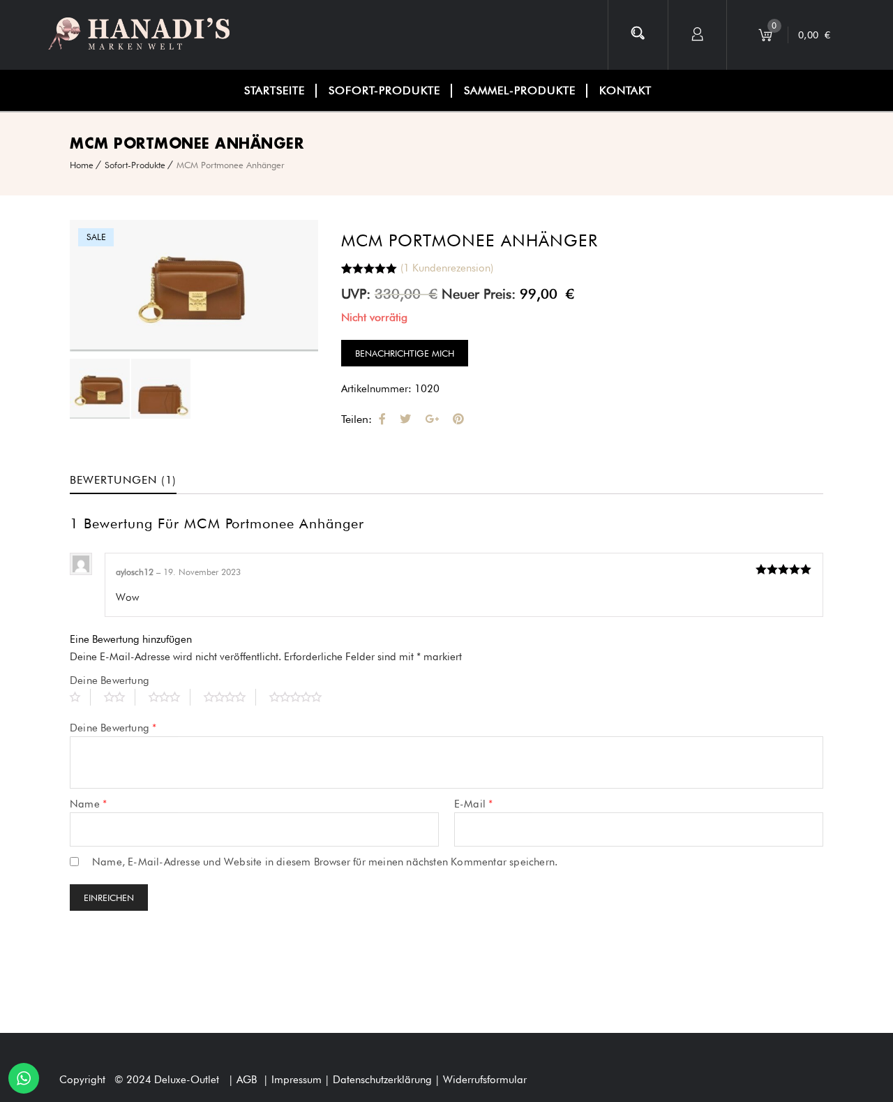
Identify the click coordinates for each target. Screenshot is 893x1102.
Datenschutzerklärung (384, 1079)
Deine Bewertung (109, 680)
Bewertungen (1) (123, 479)
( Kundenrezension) (446, 268)
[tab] (133, 480)
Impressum (297, 1079)
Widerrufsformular (485, 1079)
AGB (247, 1079)
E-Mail (473, 804)
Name (88, 804)
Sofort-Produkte (135, 164)
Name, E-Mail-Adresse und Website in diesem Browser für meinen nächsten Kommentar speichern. (324, 862)
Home (81, 164)
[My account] (697, 35)
